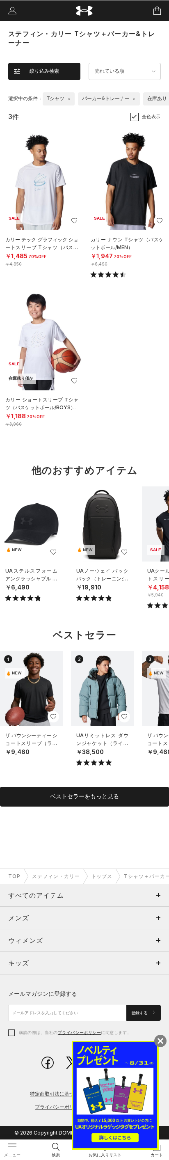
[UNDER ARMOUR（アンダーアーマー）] (84, 10)
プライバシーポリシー (79, 1032)
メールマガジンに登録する (42, 993)
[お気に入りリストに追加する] (74, 221)
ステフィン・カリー (56, 876)
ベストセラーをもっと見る (84, 796)
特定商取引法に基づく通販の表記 (67, 1094)
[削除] (68, 98)
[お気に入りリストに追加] (53, 552)
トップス (102, 876)
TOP (14, 876)
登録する (140, 1013)
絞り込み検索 (44, 71)
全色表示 (151, 116)
